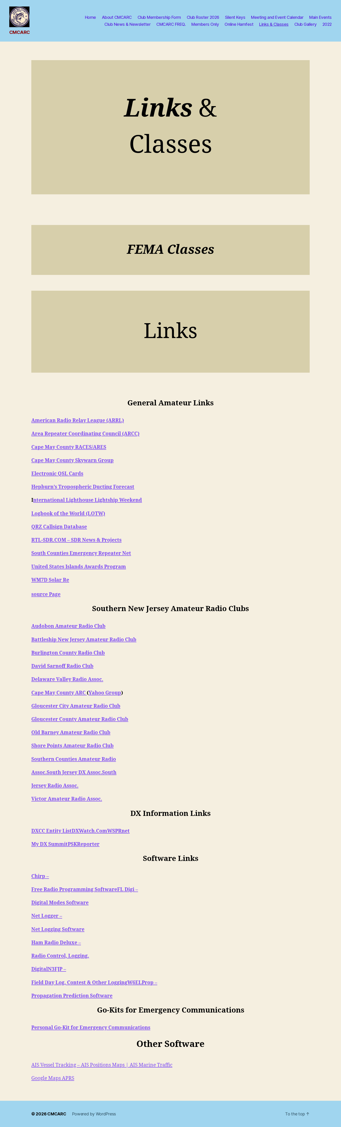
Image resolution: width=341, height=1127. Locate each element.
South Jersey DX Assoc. (74, 772)
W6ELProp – (142, 983)
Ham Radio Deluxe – (56, 943)
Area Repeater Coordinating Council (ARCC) (85, 434)
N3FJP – (57, 969)
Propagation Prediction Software (72, 996)
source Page (46, 594)
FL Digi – (127, 889)
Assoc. (39, 772)
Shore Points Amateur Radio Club (72, 746)
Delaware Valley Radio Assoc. (67, 679)
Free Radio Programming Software (74, 889)
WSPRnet (118, 831)
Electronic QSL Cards (57, 474)
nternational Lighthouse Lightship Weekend (87, 500)
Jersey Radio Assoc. (54, 786)
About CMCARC (117, 17)
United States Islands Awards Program (78, 567)
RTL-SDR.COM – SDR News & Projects (76, 540)
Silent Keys (235, 17)
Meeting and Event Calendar (277, 17)
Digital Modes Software (60, 903)
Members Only (205, 24)
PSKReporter (84, 844)
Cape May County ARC (59, 693)
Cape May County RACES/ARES (68, 447)
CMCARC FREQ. (171, 24)
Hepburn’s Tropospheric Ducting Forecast (82, 487)
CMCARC (56, 1113)
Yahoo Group (105, 693)
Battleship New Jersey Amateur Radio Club (83, 640)
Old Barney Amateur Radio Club (70, 733)
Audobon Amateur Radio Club (68, 626)
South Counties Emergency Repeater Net (81, 553)
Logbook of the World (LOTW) (68, 514)
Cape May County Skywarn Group (72, 460)
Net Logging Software (57, 929)
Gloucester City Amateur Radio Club (75, 706)
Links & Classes (274, 24)
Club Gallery (305, 24)
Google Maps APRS (52, 1078)
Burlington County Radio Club (68, 653)
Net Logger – (46, 916)
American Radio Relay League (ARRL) (77, 420)
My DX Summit (49, 844)
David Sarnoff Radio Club (62, 666)
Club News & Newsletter (127, 24)
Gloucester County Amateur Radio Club (79, 719)
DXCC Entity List (51, 831)
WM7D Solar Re (50, 580)
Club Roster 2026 (203, 17)
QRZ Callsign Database (59, 527)
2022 (327, 24)
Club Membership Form (159, 17)
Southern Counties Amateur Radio (73, 759)
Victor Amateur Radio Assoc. (66, 799)
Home (90, 17)
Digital (39, 969)
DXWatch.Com (89, 831)
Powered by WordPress (94, 1113)
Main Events (320, 17)
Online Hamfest (239, 24)
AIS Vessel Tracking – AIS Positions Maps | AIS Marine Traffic (101, 1065)
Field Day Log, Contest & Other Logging (79, 983)
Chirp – (40, 876)
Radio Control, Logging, (60, 956)
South (109, 772)
